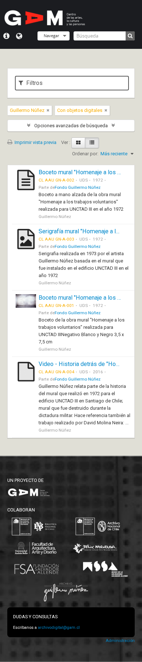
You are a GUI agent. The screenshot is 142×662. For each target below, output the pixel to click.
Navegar (51, 35)
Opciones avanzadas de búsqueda (71, 125)
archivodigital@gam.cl (59, 627)
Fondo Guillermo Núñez (77, 187)
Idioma (19, 36)
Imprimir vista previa (34, 142)
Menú (6, 36)
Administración (120, 640)
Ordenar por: (85, 153)
